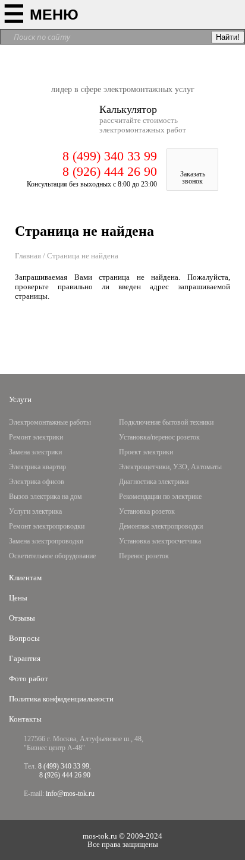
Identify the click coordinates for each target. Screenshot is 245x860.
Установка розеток (147, 511)
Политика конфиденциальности (61, 698)
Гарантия (24, 658)
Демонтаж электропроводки (161, 526)
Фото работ (28, 678)
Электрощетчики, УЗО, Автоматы (170, 467)
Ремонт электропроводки (46, 526)
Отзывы (22, 618)
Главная (28, 255)
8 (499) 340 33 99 (109, 155)
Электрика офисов (36, 482)
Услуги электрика (35, 511)
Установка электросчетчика (160, 541)
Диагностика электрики (154, 482)
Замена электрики (35, 452)
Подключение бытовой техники (166, 422)
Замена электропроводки (46, 541)
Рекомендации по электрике (160, 496)
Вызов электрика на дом (45, 496)
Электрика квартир (37, 467)
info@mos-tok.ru (70, 793)
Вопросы (24, 638)
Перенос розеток (144, 556)
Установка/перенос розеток (159, 437)
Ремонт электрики (36, 437)
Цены (18, 597)
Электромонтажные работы (50, 422)
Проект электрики (146, 452)
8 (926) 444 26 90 (109, 171)
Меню (54, 14)
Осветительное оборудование (52, 556)
